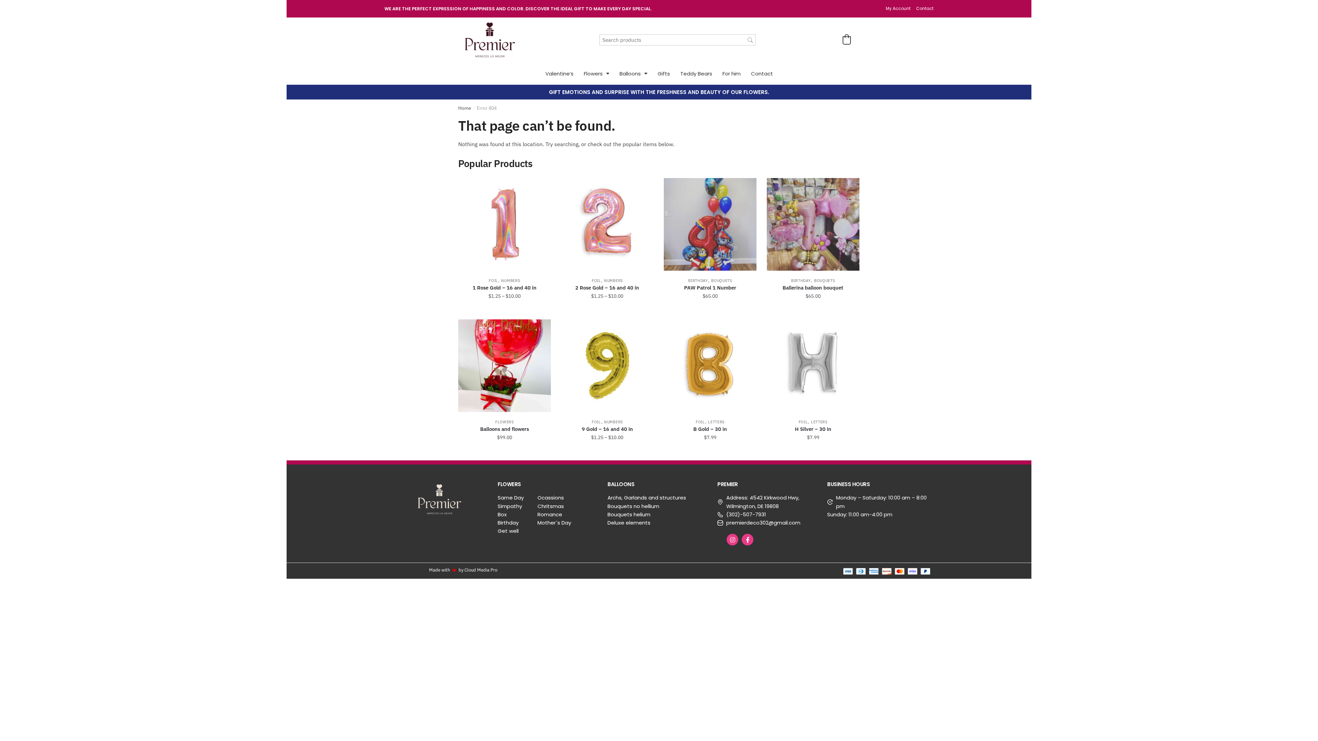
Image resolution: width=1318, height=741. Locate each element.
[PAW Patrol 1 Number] (710, 224)
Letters (716, 422)
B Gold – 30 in (710, 429)
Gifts (664, 73)
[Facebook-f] (747, 539)
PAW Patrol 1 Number (710, 287)
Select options (504, 311)
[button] (847, 39)
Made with (439, 570)
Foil (493, 280)
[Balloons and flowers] (504, 365)
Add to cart (710, 311)
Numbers (510, 280)
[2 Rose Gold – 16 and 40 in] (607, 224)
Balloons (630, 73)
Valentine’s (559, 73)
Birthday (698, 280)
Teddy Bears (696, 73)
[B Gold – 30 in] (710, 365)
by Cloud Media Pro (478, 570)
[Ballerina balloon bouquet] (813, 224)
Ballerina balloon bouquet (813, 287)
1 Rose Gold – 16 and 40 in (504, 287)
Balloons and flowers (504, 429)
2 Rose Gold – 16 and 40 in (607, 287)
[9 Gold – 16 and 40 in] (607, 365)
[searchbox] (677, 40)
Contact (762, 73)
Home (464, 108)
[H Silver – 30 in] (813, 365)
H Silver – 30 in (813, 429)
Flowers (593, 73)
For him (731, 73)
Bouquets (721, 280)
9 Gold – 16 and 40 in (607, 429)
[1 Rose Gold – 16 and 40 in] (504, 224)
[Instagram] (732, 539)
